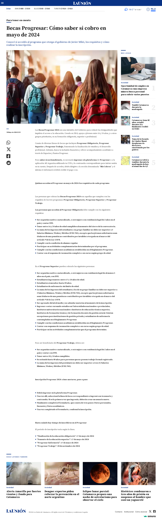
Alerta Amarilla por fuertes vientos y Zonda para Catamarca (23, 494)
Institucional (129, 512)
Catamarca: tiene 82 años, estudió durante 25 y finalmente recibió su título (141, 124)
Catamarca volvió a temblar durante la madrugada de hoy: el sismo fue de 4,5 (140, 163)
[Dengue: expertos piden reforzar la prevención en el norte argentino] (62, 473)
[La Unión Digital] (82, 3)
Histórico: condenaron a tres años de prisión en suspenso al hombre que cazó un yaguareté (136, 496)
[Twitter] (19, 149)
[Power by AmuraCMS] (150, 516)
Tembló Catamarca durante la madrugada (140, 107)
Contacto (118, 512)
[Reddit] (19, 163)
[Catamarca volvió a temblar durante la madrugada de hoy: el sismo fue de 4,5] (125, 160)
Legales (85, 512)
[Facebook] (19, 156)
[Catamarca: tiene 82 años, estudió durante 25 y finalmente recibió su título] (125, 120)
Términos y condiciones (73, 512)
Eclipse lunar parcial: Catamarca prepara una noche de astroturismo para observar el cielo (100, 496)
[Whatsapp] (19, 142)
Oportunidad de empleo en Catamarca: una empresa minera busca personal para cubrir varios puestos (135, 90)
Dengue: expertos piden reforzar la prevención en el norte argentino (62, 494)
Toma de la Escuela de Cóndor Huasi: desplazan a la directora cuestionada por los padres (140, 144)
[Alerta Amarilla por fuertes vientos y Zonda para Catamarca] (23, 473)
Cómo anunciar (141, 512)
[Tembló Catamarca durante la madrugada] (125, 105)
